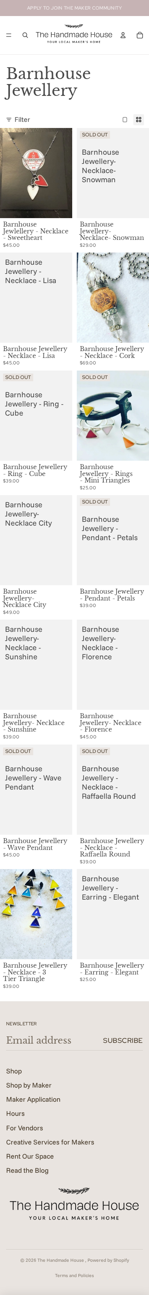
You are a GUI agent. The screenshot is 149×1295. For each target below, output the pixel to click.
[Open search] (25, 35)
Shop (14, 1071)
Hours (15, 1113)
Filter (22, 119)
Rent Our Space (30, 1156)
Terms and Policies (74, 1275)
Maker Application (33, 1099)
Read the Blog (27, 1170)
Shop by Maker (29, 1085)
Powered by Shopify (108, 1260)
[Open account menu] (123, 35)
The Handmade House (61, 1260)
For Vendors (24, 1127)
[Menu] (9, 35)
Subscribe (123, 1040)
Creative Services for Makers (50, 1142)
